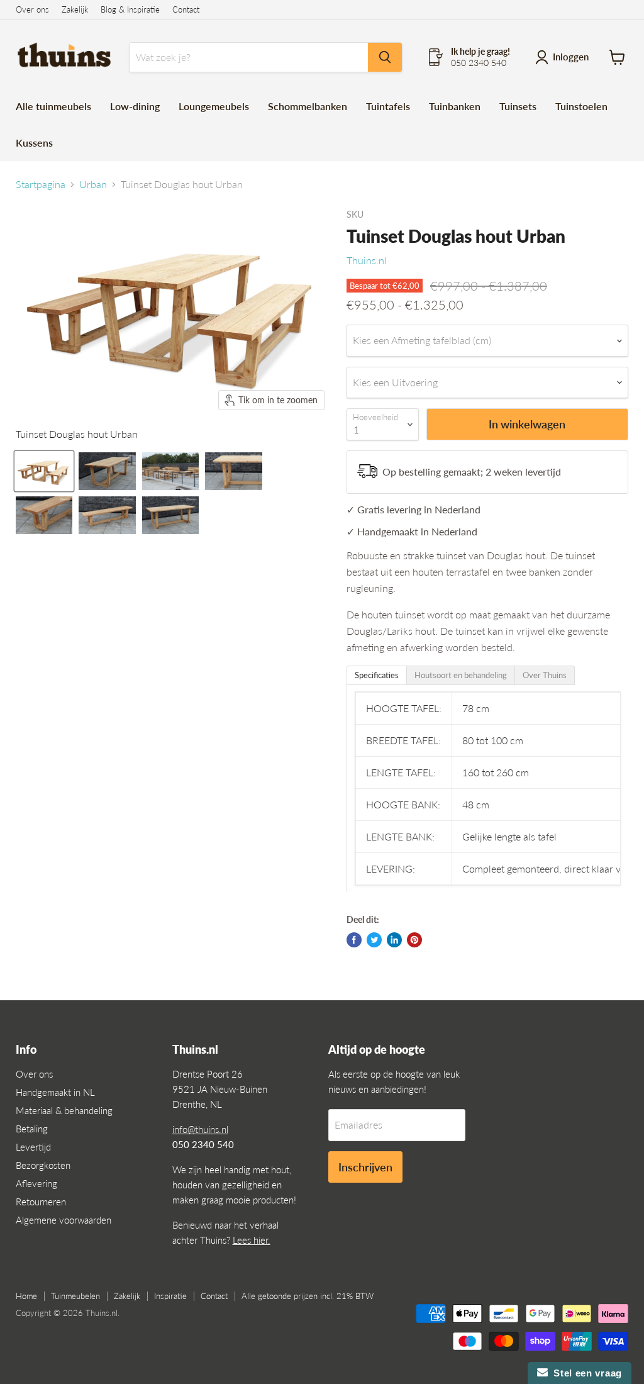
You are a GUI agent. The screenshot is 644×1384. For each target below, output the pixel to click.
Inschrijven (365, 1167)
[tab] (377, 675)
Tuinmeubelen (75, 1296)
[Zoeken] (385, 57)
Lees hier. (251, 1240)
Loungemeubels (214, 106)
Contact (185, 9)
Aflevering (36, 1183)
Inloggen (571, 56)
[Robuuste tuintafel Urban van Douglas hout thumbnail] (106, 471)
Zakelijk (75, 9)
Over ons (32, 9)
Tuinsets (517, 106)
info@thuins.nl (200, 1129)
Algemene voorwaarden (63, 1219)
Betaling (32, 1128)
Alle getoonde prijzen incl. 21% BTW (308, 1296)
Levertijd (33, 1146)
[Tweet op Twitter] (374, 939)
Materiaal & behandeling (64, 1110)
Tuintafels (388, 106)
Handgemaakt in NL (55, 1092)
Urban (93, 184)
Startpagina (40, 184)
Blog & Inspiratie (130, 9)
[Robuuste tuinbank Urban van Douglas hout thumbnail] (44, 515)
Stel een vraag (585, 1373)
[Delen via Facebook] (354, 939)
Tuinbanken (454, 106)
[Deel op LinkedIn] (394, 939)
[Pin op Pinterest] (414, 939)
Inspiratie (170, 1296)
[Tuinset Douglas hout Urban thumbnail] (44, 471)
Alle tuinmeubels (53, 106)
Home (26, 1296)
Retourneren (41, 1201)
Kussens (34, 142)
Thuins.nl (367, 260)
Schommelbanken (307, 106)
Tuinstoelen (581, 106)
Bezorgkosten (43, 1165)
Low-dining (135, 106)
